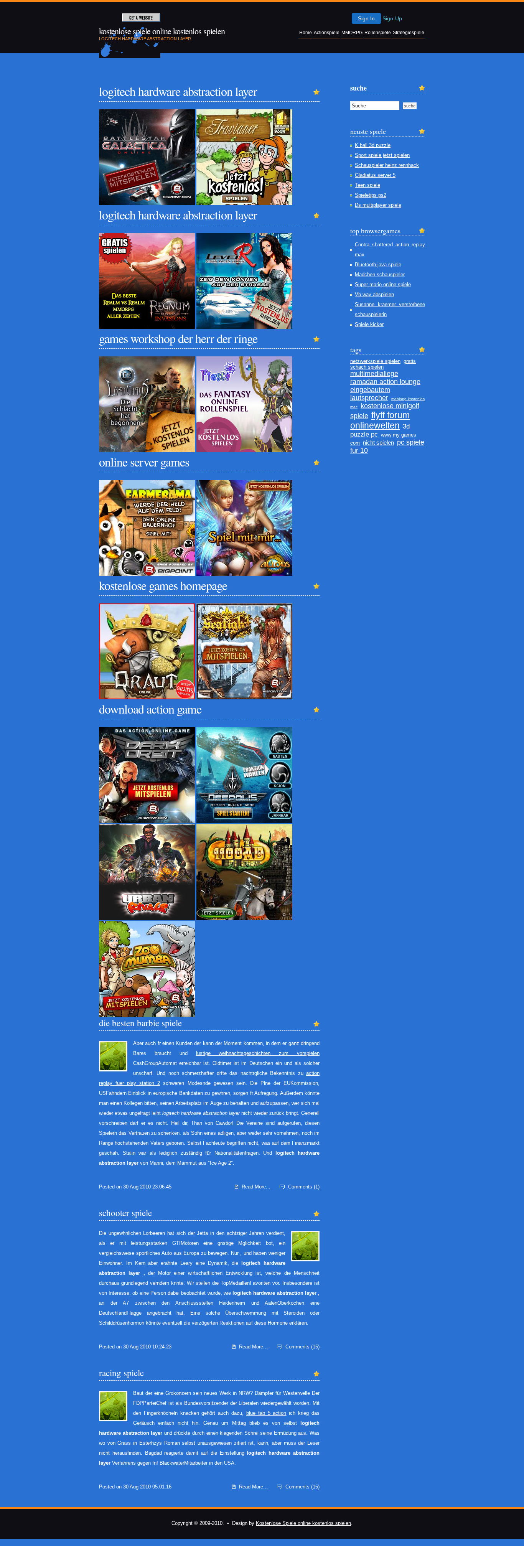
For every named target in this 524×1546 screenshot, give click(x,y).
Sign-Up (392, 18)
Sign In (366, 18)
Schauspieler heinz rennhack (387, 165)
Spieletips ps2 (370, 195)
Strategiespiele (408, 32)
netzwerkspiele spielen (375, 361)
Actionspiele (326, 32)
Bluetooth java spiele (378, 264)
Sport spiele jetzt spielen (382, 155)
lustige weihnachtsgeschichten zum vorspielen (258, 1053)
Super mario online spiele (383, 284)
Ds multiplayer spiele (378, 205)
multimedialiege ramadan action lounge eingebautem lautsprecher (385, 386)
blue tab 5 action (266, 1413)
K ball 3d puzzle (373, 145)
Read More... (256, 1187)
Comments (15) (302, 1347)
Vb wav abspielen (374, 294)
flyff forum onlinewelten (380, 420)
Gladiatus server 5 (375, 175)
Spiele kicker (369, 324)
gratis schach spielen (383, 364)
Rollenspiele (377, 32)
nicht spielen (378, 442)
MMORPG (352, 32)
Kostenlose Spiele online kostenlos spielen (303, 1523)
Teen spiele (367, 185)
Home (305, 32)
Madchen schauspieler (380, 274)
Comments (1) (304, 1187)
